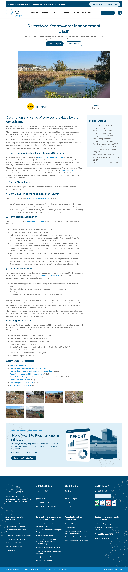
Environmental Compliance (44, 536)
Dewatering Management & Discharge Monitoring (48, 552)
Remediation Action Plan (34, 221)
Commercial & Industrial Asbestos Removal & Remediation (76, 532)
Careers (66, 12)
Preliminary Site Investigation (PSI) (50, 157)
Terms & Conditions (45, 569)
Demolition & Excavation (102, 538)
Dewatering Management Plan (38, 198)
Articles (75, 12)
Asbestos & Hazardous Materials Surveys (78, 537)
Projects (44, 12)
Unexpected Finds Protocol (20, 380)
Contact (68, 506)
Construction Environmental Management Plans (45, 525)
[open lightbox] (15, 397)
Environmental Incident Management (48, 547)
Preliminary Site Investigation (21, 365)
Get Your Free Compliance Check (104, 4)
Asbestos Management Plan (20, 385)
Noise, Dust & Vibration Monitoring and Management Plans (49, 531)
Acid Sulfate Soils (11, 550)
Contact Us (107, 13)
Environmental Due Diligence (15, 543)
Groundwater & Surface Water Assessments (16, 531)
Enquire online (102, 496)
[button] (87, 13)
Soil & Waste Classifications (15, 546)
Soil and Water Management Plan (22, 377)
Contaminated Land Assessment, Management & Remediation (16, 525)
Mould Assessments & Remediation (76, 541)
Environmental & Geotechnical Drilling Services (107, 528)
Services (34, 12)
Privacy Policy (57, 569)
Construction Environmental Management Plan (28, 368)
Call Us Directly (73, 44)
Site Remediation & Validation (15, 539)
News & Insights (71, 499)
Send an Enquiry (54, 44)
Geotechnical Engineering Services (106, 524)
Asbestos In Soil (70, 527)
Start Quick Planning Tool (24, 458)
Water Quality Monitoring (44, 557)
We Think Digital (116, 569)
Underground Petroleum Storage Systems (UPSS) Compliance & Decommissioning (46, 541)
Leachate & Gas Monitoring (44, 561)
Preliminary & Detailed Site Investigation (19, 536)
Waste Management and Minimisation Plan (26, 374)
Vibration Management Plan (48, 275)
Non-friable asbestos (70, 170)
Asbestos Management (72, 524)
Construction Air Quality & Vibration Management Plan (31, 371)
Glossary (66, 569)
